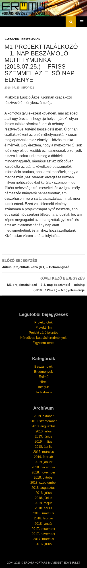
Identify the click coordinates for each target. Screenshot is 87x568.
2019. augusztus (43, 426)
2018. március (43, 513)
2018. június (43, 498)
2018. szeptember (43, 482)
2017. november (43, 534)
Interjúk (43, 387)
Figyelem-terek (43, 343)
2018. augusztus (43, 487)
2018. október (44, 477)
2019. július (43, 431)
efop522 (28, 87)
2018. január (43, 523)
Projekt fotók (43, 322)
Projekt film (43, 327)
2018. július (43, 493)
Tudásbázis (43, 392)
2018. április (43, 508)
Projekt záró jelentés (43, 332)
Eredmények (43, 371)
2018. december (43, 467)
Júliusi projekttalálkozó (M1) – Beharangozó (35, 264)
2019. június (43, 436)
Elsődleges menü (81, 21)
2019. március (43, 452)
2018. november (43, 472)
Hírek (43, 382)
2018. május (43, 503)
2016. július (43, 544)
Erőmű (43, 377)
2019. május (43, 441)
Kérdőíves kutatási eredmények (43, 337)
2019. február (43, 457)
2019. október (44, 416)
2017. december (43, 529)
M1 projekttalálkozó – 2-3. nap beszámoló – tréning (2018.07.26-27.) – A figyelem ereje (46, 284)
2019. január (43, 462)
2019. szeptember (43, 421)
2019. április (43, 446)
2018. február (43, 518)
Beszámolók (30, 39)
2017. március (43, 539)
